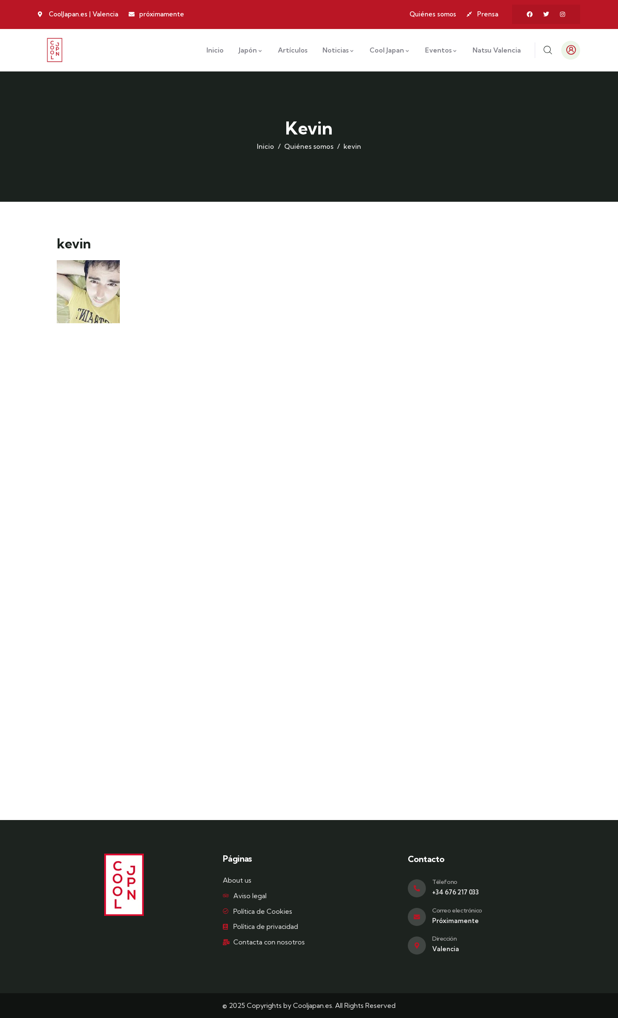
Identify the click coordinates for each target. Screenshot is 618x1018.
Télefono (444, 882)
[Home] (54, 50)
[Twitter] (546, 14)
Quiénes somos (308, 146)
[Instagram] (562, 14)
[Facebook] (530, 14)
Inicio (265, 146)
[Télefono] (417, 888)
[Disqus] (309, 447)
